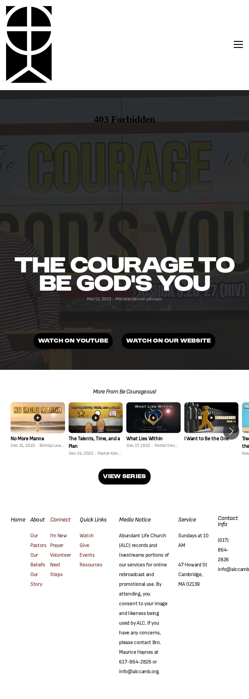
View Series (124, 477)
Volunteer (60, 555)
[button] (231, 431)
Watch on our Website (168, 341)
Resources (91, 564)
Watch (87, 535)
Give (84, 545)
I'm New (59, 535)
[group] (38, 427)
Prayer (57, 545)
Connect (60, 519)
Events (87, 555)
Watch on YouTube (73, 341)
